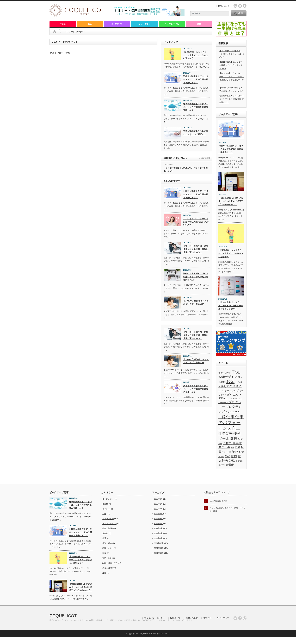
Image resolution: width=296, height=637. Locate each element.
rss (235, 6)
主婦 (222, 417)
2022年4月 (158, 524)
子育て (227, 443)
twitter (240, 6)
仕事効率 (225, 433)
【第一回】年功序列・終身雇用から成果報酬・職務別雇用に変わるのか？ (195, 249)
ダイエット (234, 394)
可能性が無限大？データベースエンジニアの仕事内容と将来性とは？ (195, 79)
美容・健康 (107, 568)
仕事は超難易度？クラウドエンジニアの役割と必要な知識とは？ (195, 106)
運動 (231, 465)
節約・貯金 (107, 558)
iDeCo (227, 373)
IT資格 (63, 24)
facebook (244, 6)
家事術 (105, 533)
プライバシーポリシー (154, 618)
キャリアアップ (230, 390)
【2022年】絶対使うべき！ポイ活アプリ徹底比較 (196, 302)
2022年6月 (158, 514)
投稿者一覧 (175, 618)
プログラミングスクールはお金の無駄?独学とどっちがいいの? (196, 221)
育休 (234, 456)
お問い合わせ (223, 6)
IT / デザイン (117, 24)
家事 (235, 443)
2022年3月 (158, 528)
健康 (234, 438)
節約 (227, 456)
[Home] (54, 31)
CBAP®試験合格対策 (218, 501)
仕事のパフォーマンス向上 (231, 422)
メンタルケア (232, 411)
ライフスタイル (172, 24)
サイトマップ (223, 618)
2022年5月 (158, 519)
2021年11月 (159, 548)
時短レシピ (226, 452)
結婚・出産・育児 (110, 563)
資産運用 (239, 461)
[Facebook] (240, 618)
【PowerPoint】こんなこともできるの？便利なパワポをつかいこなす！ (230, 305)
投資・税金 (107, 543)
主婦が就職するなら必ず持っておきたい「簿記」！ (195, 133)
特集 (199, 24)
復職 (232, 447)
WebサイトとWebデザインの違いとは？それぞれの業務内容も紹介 (195, 276)
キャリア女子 (144, 24)
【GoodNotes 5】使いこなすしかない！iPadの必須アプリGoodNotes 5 (230, 201)
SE (237, 372)
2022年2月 (158, 533)
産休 (235, 451)
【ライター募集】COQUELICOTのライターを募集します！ (186, 169)
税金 (241, 451)
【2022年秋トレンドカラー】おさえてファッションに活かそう (195, 55)
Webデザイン (227, 376)
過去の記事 (205, 158)
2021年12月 (159, 543)
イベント (106, 509)
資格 (232, 460)
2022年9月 (158, 499)
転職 (225, 465)
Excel (221, 373)
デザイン (223, 398)
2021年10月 (159, 553)
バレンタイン (234, 398)
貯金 (225, 460)
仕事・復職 (107, 528)
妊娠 (220, 443)
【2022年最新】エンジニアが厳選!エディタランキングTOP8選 (230, 65)
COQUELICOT (63, 615)
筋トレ (221, 456)
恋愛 (237, 447)
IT (232, 372)
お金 (90, 24)
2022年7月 (158, 509)
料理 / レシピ (107, 548)
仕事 (230, 416)
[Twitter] (235, 618)
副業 (240, 438)
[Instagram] (244, 618)
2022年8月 (158, 504)
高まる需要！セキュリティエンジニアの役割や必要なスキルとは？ (195, 388)
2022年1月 (158, 538)
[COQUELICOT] (77, 15)
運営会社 (207, 618)
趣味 (220, 465)
